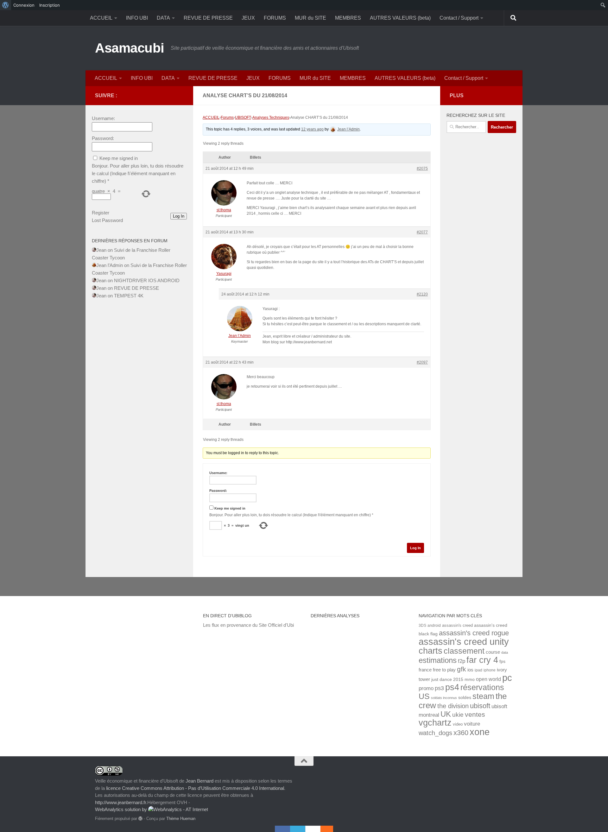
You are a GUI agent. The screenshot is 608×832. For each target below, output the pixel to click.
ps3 (439, 688)
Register (100, 212)
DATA (163, 18)
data (504, 652)
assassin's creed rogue (474, 633)
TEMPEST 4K (128, 295)
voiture (472, 724)
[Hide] (329, 828)
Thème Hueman (180, 818)
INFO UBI (137, 18)
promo (426, 688)
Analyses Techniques (270, 117)
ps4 (452, 687)
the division (453, 705)
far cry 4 (482, 660)
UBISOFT (243, 117)
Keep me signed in (229, 508)
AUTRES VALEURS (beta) (400, 18)
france (425, 669)
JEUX (248, 18)
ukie (458, 714)
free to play (444, 669)
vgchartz (435, 722)
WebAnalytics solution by (121, 809)
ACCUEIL (101, 18)
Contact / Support (459, 18)
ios (470, 669)
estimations (438, 660)
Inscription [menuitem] (49, 5)
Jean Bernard (199, 781)
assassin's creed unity (464, 641)
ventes (475, 714)
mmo (470, 679)
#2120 (422, 294)
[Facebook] (282, 829)
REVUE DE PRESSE (208, 18)
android (434, 625)
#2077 (422, 232)
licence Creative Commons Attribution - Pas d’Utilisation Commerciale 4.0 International (195, 788)
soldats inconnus (444, 698)
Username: (218, 473)
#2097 (422, 362)
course (493, 652)
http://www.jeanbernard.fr (120, 802)
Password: (218, 490)
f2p (461, 661)
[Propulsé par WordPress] (140, 818)
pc (507, 678)
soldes (464, 697)
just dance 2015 (447, 679)
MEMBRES (348, 18)
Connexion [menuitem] (24, 5)
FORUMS (275, 18)
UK (445, 714)
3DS (422, 625)
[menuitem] (5, 5)
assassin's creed (457, 625)
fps (502, 661)
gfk (461, 669)
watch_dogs (435, 732)
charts (430, 651)
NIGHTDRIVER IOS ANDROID (147, 280)
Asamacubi (129, 48)
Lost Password (107, 220)
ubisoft (480, 706)
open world (488, 679)
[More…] (323, 828)
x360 (460, 733)
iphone (490, 670)
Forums (227, 117)
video (458, 724)
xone (480, 732)
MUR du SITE (310, 18)
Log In (415, 548)
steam (483, 696)
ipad (478, 670)
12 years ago (312, 129)
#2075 (422, 168)
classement (464, 651)
